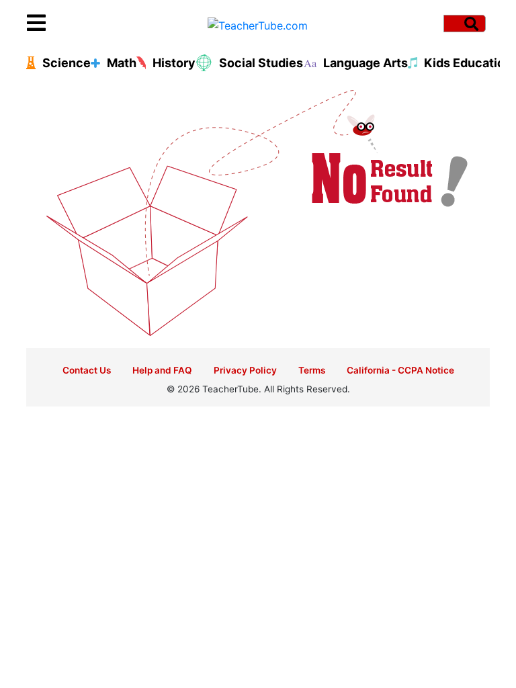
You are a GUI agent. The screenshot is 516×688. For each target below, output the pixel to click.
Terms (311, 370)
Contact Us (86, 370)
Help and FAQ (162, 370)
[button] (84, 23)
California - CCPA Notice (400, 370)
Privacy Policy (245, 370)
